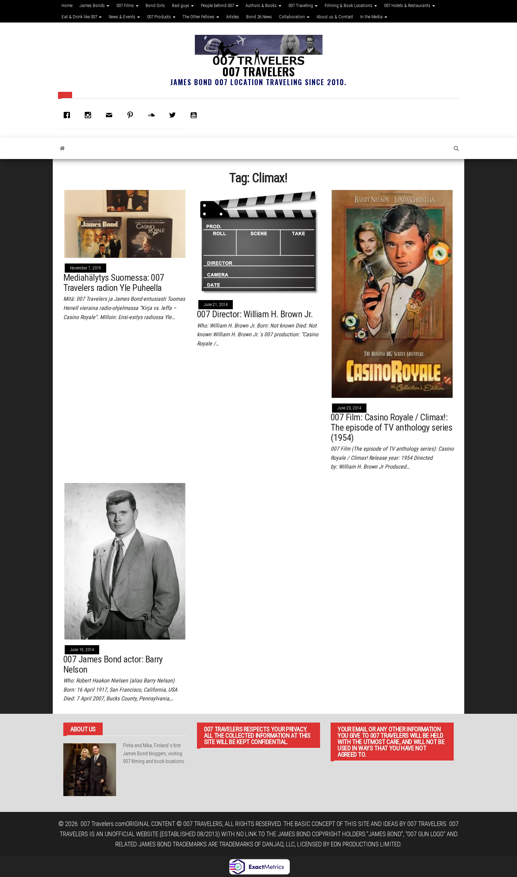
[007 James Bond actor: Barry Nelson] (124, 560)
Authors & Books (261, 5)
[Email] (110, 115)
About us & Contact (335, 16)
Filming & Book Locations (349, 5)
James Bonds (92, 5)
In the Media (372, 16)
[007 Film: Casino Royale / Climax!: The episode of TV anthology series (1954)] (392, 293)
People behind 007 (218, 5)
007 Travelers (258, 71)
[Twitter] (174, 115)
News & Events (122, 16)
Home (67, 5)
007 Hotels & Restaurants (408, 5)
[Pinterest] (131, 115)
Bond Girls (155, 5)
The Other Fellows (199, 16)
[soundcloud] (153, 115)
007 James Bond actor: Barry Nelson (113, 664)
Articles (232, 16)
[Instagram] (89, 115)
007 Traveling (301, 5)
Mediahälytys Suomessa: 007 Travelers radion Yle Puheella (113, 282)
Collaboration (292, 16)
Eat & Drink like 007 (80, 16)
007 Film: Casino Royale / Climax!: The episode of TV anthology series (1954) (391, 427)
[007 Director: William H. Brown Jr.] (258, 241)
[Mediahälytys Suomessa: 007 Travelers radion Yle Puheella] (124, 223)
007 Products (159, 16)
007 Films (125, 5)
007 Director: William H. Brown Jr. (255, 314)
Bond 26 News (259, 16)
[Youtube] (195, 115)
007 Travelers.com (103, 823)
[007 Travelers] (62, 148)
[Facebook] (68, 115)
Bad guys (181, 5)
